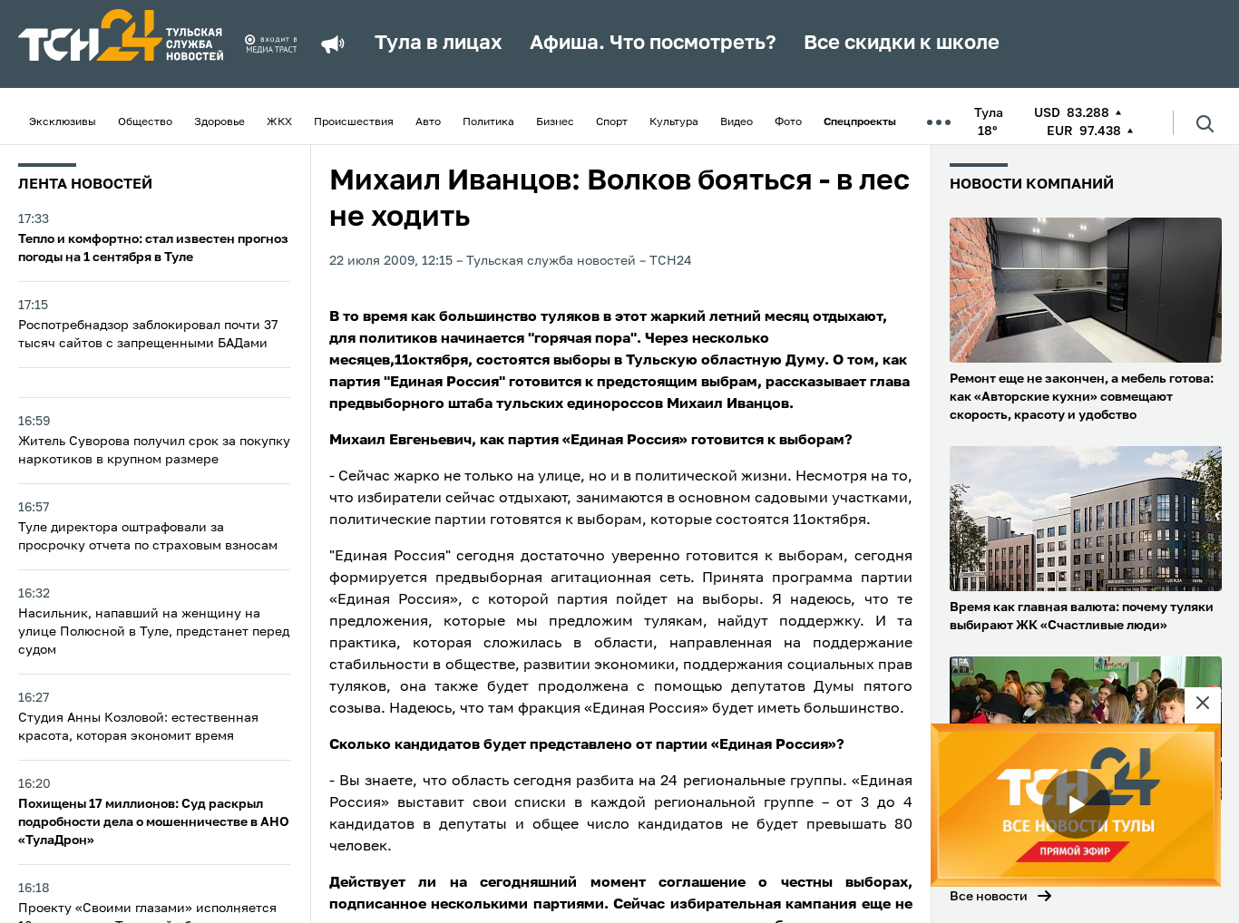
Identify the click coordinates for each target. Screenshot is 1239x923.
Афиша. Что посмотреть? (653, 43)
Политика (488, 122)
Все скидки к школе (902, 43)
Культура (673, 122)
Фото (788, 122)
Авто (428, 122)
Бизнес (555, 122)
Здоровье (219, 122)
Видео (736, 122)
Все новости (989, 896)
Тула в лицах (438, 43)
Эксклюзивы (62, 122)
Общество (145, 122)
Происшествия (354, 122)
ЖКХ (279, 122)
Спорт (612, 122)
